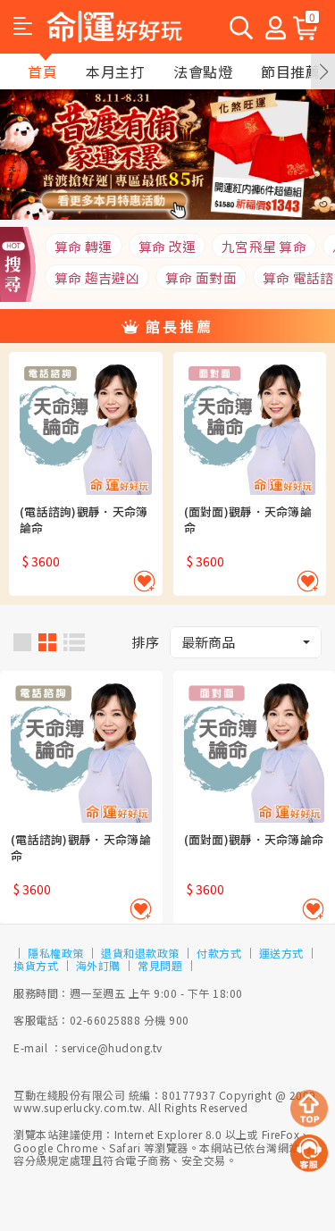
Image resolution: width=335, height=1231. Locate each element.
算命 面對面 (201, 277)
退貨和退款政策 (140, 952)
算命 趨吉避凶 (96, 277)
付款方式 (219, 952)
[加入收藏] (144, 581)
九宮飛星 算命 (264, 246)
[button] (23, 27)
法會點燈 (202, 71)
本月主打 (115, 71)
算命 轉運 (83, 246)
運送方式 (281, 952)
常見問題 (160, 965)
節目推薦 (290, 71)
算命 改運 (167, 246)
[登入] (276, 27)
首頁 (42, 71)
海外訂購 (98, 965)
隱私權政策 (56, 952)
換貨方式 (35, 965)
